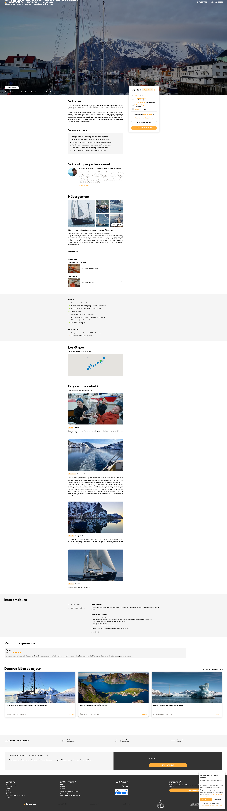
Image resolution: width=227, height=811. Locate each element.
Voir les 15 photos (11, 87)
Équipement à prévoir (78, 608)
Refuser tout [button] (218, 799)
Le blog (8, 797)
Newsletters (9, 794)
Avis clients (9, 786)
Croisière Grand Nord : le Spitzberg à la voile (168, 705)
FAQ (61, 785)
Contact (62, 788)
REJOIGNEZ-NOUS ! (195, 790)
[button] (93, 263)
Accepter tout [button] (206, 799)
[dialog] (212, 790)
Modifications (75, 604)
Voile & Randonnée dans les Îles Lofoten (93, 705)
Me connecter (217, 2)
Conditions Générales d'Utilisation (15, 795)
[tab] (93, 263)
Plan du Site (63, 786)
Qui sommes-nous (11, 785)
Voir (117, 224)
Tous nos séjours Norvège (212, 669)
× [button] (223, 774)
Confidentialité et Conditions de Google (212, 805)
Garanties (9, 792)
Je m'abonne (168, 765)
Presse (8, 788)
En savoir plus (83, 185)
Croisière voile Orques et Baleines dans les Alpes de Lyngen (27, 705)
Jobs (7, 790)
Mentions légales (127, 804)
